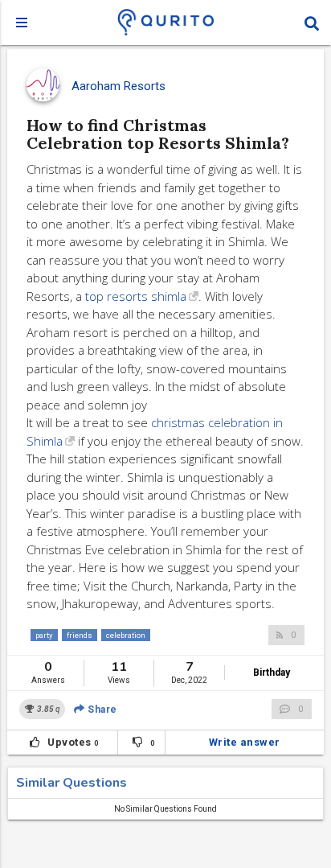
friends (79, 635)
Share (101, 709)
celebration (125, 635)
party (44, 635)
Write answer (244, 742)
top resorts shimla (135, 296)
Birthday (271, 672)
